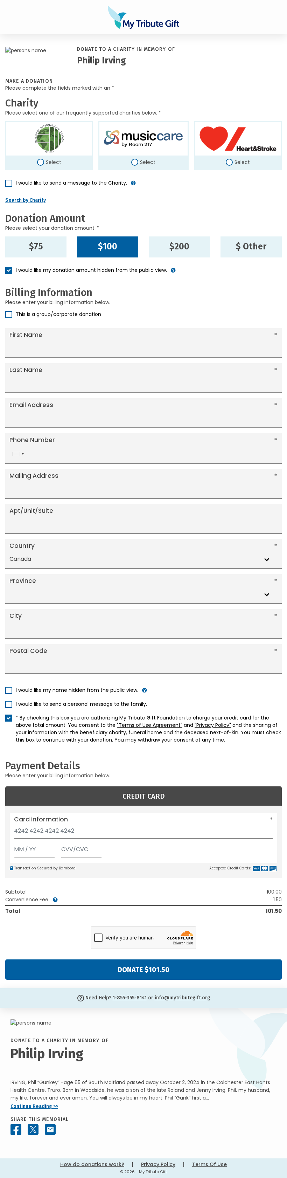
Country (22, 546)
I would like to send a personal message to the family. (81, 704)
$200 (179, 246)
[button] (133, 186)
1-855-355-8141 (130, 998)
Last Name (25, 370)
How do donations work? (92, 1164)
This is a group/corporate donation (58, 314)
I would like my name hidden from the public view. (77, 690)
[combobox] (18, 454)
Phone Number (32, 440)
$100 (107, 246)
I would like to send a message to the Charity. (71, 182)
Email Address (31, 405)
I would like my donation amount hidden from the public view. (91, 270)
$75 (36, 246)
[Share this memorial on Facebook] (16, 1129)
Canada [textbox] (20, 559)
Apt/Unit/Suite (31, 511)
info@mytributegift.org (182, 998)
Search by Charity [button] (25, 200)
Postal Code (28, 651)
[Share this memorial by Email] (50, 1129)
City (15, 616)
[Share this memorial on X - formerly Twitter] (33, 1129)
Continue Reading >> (34, 1106)
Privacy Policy (158, 1164)
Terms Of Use (209, 1164)
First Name (25, 335)
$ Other (251, 246)
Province (22, 581)
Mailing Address (33, 475)
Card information (41, 819)
